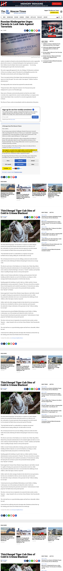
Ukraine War (10, 17)
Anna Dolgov (4, 216)
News (4, 17)
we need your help (16, 147)
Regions (16, 17)
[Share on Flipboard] (37, 30)
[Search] (61, 17)
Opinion (27, 17)
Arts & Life (33, 17)
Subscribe (35, 117)
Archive (45, 17)
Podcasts (39, 17)
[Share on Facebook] (25, 30)
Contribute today (54, 12)
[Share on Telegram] (30, 30)
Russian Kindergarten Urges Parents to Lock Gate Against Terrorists (17, 24)
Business (22, 17)
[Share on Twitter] (27, 30)
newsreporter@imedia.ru (17, 338)
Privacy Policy (12, 119)
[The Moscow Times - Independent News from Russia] (13, 11)
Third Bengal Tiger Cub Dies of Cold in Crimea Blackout (18, 212)
